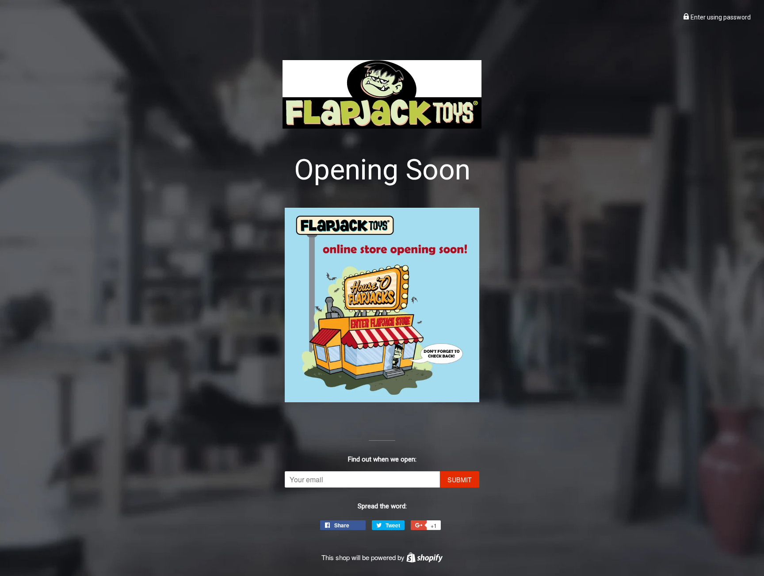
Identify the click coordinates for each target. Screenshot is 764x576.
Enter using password (720, 17)
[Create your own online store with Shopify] (424, 557)
